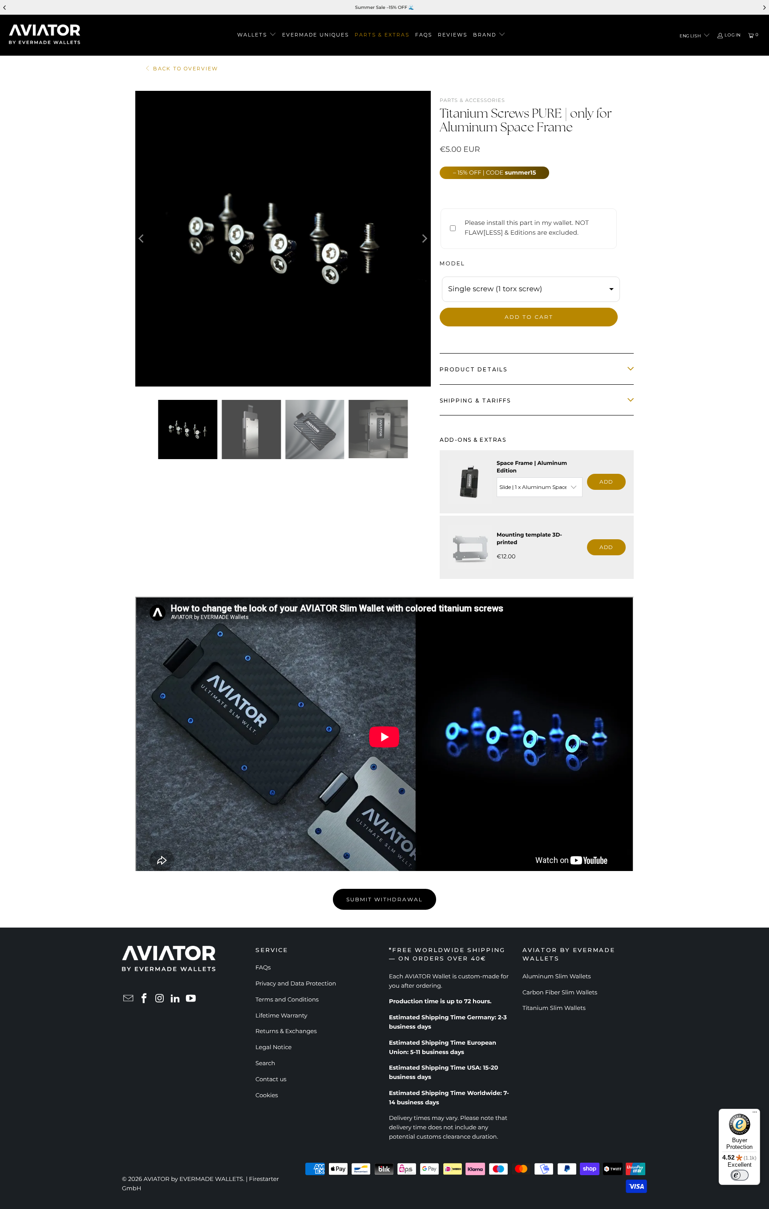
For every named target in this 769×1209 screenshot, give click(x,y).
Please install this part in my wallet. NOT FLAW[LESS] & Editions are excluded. (527, 227)
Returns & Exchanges (286, 1031)
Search (265, 1063)
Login (732, 35)
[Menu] (754, 1114)
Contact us (271, 1079)
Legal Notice (273, 1047)
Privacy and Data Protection (295, 983)
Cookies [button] (266, 1095)
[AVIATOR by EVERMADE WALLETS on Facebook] (144, 999)
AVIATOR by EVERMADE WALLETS (193, 1179)
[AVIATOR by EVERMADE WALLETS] (44, 35)
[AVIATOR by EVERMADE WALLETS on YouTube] (191, 999)
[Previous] (142, 239)
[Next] (424, 239)
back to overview (185, 69)
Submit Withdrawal (384, 899)
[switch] (740, 1175)
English (691, 35)
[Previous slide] (5, 7)
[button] (256, 35)
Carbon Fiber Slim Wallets (559, 992)
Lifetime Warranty (281, 1015)
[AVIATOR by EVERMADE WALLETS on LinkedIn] (175, 999)
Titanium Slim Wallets (554, 1008)
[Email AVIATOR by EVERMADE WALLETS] (128, 999)
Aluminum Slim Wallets (556, 976)
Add (606, 481)
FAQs (263, 967)
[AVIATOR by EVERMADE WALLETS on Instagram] (159, 999)
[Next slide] (764, 7)
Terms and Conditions (287, 999)
